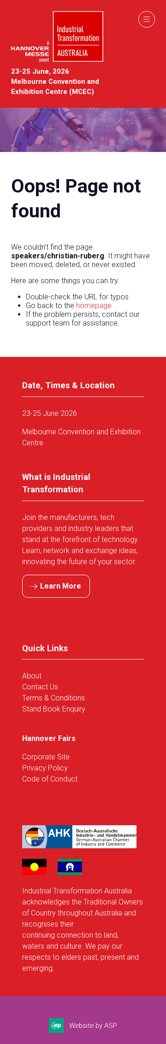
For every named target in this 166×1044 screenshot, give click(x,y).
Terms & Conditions (53, 698)
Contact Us (40, 686)
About (32, 675)
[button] (146, 19)
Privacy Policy (45, 768)
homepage (94, 305)
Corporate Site (46, 756)
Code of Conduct (49, 779)
